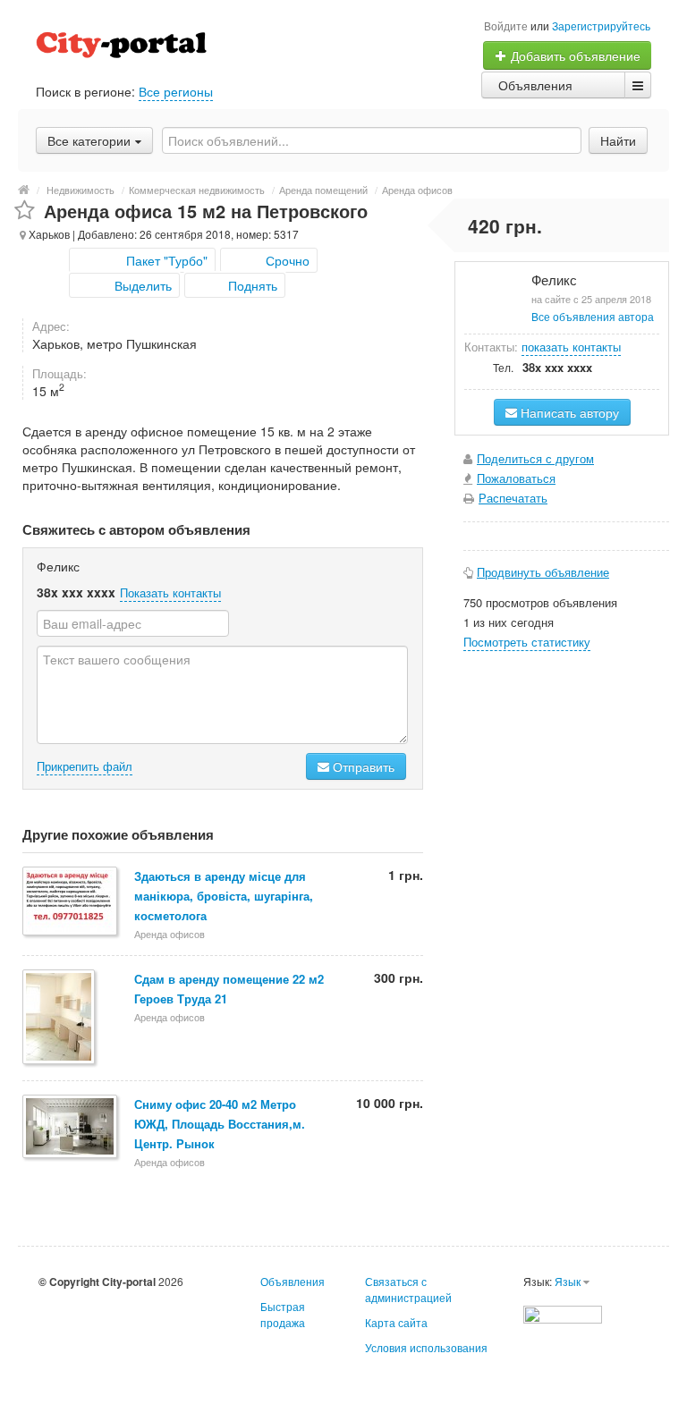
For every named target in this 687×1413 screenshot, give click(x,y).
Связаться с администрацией (408, 1289)
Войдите (506, 25)
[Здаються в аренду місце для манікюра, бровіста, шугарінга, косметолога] (71, 902)
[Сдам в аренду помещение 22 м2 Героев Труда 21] (60, 1018)
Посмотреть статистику (526, 641)
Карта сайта (396, 1322)
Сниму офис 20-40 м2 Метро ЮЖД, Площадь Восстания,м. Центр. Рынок (219, 1124)
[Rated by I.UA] (562, 1312)
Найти (618, 140)
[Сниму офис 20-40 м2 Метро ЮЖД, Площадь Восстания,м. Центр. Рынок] (71, 1128)
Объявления (535, 85)
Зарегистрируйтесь (601, 25)
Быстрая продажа (282, 1314)
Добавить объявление (573, 55)
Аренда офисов (417, 189)
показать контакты (571, 346)
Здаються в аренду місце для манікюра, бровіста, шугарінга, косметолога (223, 895)
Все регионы (176, 91)
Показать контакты (170, 592)
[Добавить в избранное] (24, 211)
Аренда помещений (323, 189)
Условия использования (426, 1347)
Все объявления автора (592, 316)
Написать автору (568, 412)
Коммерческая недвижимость (197, 189)
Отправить (361, 766)
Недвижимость (80, 189)
